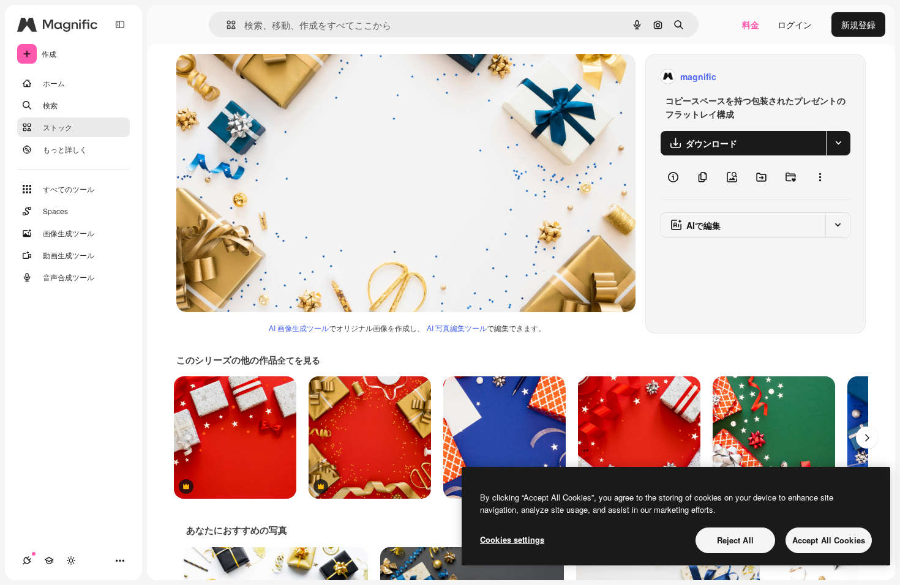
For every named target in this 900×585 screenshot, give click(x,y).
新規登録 (858, 24)
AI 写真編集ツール (457, 327)
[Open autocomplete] (226, 24)
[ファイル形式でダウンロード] (838, 143)
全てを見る (298, 360)
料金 (750, 24)
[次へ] (867, 437)
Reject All (735, 540)
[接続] (27, 560)
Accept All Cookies (828, 540)
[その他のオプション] (820, 177)
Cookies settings (512, 539)
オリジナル (260, 76)
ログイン (795, 24)
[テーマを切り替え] (71, 560)
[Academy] (49, 560)
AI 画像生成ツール (299, 327)
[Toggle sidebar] (120, 24)
